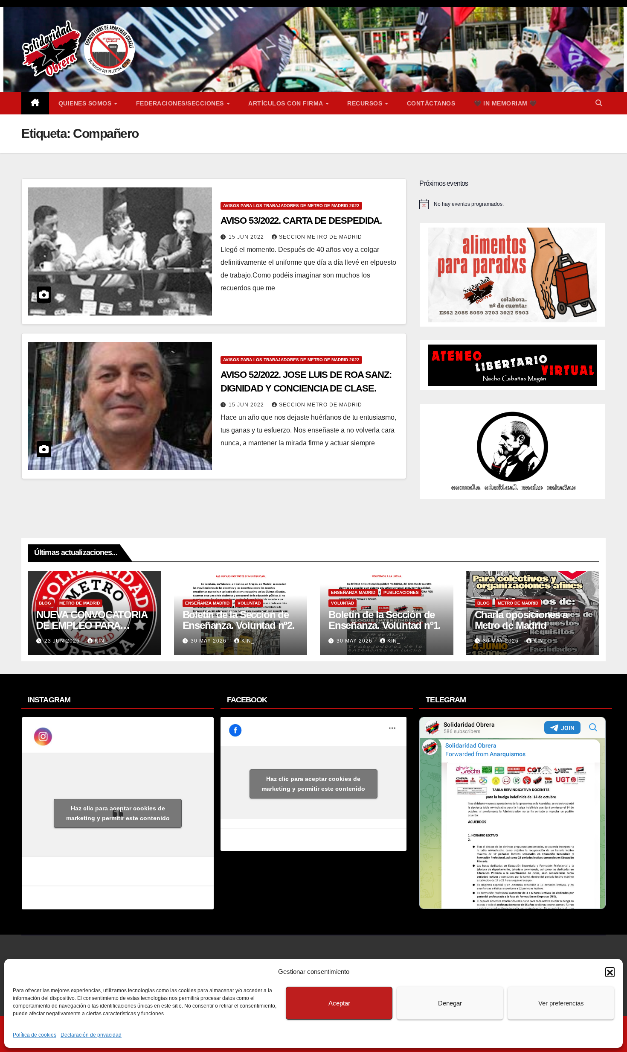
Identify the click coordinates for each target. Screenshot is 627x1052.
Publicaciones (401, 592)
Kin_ (101, 641)
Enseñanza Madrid (207, 603)
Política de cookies (34, 1035)
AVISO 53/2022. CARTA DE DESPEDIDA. (301, 220)
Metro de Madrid (79, 603)
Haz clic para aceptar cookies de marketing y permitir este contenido (118, 813)
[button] (610, 971)
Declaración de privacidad (91, 1035)
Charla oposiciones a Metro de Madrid (521, 620)
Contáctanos (431, 103)
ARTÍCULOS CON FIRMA (286, 103)
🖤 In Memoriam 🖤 (505, 103)
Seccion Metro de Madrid (320, 237)
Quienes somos (85, 103)
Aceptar (339, 1003)
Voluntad (249, 603)
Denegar (450, 1003)
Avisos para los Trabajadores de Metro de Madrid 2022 (291, 205)
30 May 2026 (209, 641)
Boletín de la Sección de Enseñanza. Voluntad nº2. (239, 620)
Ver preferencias (561, 1003)
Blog (45, 603)
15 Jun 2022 (247, 237)
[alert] (512, 204)
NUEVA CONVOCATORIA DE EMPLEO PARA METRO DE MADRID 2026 (92, 625)
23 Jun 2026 (62, 641)
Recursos (365, 103)
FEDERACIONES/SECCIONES (181, 103)
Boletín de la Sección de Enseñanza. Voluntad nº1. (384, 620)
